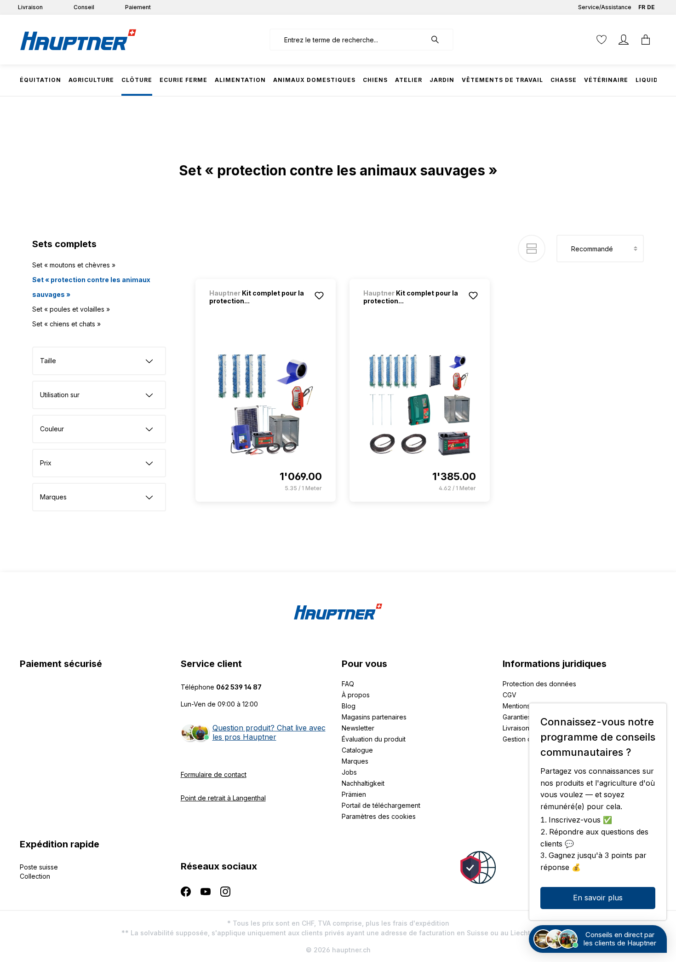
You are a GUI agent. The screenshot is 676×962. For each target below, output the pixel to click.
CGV (509, 695)
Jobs (349, 772)
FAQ (348, 684)
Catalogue (357, 750)
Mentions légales (528, 706)
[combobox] (347, 40)
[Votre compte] (624, 39)
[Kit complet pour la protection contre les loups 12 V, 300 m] (419, 405)
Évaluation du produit (374, 739)
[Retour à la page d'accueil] (78, 40)
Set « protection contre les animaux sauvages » (91, 287)
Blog (348, 706)
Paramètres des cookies (379, 816)
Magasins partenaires (374, 717)
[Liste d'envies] (601, 39)
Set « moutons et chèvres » (73, 265)
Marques (355, 761)
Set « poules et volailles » (71, 309)
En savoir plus (598, 897)
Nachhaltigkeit (363, 783)
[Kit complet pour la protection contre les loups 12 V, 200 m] (265, 405)
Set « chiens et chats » (66, 324)
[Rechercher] (439, 40)
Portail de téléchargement (381, 805)
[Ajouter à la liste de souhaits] (319, 295)
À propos (356, 695)
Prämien (354, 794)
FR (641, 7)
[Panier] (646, 39)
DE (651, 7)
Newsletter (358, 728)
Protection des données (539, 684)
